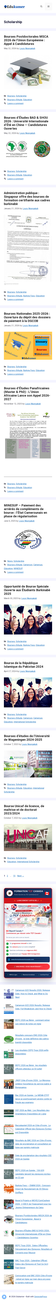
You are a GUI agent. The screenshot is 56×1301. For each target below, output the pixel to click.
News (10, 561)
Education (27, 99)
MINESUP (18, 568)
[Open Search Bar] (41, 6)
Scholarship (21, 96)
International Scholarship (25, 722)
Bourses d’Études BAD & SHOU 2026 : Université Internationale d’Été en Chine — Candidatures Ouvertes (26, 123)
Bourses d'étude (14, 99)
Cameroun (37, 565)
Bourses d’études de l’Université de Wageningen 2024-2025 (27, 738)
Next (20, 876)
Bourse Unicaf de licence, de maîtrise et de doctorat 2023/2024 (24, 809)
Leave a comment (15, 103)
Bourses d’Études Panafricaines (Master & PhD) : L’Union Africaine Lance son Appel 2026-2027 (27, 393)
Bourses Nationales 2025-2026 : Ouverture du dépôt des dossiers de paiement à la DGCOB (27, 317)
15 (14, 876)
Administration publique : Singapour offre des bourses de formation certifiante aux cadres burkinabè (27, 198)
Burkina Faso (29, 296)
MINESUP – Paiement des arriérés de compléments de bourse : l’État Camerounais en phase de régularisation (25, 511)
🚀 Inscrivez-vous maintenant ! (28, 966)
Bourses (11, 96)
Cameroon (27, 565)
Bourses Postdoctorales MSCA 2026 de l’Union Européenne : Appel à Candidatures (26, 40)
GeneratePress (40, 1296)
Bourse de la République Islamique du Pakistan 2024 (23, 664)
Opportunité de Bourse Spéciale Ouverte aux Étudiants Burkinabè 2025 (27, 590)
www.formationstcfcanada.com (22, 959)
